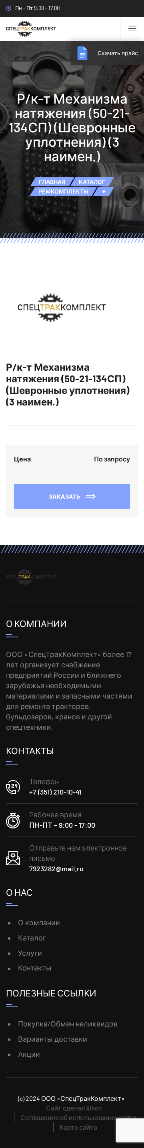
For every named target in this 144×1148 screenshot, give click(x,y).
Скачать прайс (118, 53)
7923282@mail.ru (56, 868)
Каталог (32, 937)
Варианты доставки (52, 1038)
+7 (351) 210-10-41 (55, 791)
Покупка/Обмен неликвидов (68, 1023)
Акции (29, 1054)
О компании (39, 922)
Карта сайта (78, 1127)
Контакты (35, 967)
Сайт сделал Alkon (74, 1108)
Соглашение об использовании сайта (78, 1117)
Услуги (30, 952)
